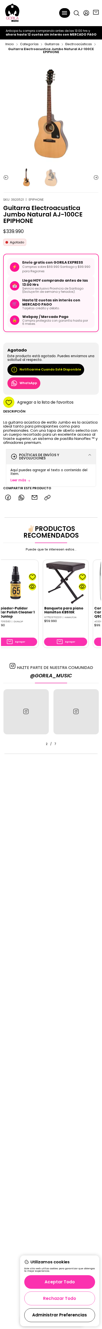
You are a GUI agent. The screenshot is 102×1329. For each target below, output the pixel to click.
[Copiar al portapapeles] (47, 498)
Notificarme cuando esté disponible (50, 369)
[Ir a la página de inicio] (12, 12)
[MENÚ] (64, 13)
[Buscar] (76, 13)
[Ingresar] (86, 13)
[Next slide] (95, 177)
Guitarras (52, 44)
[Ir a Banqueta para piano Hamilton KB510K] (56, 582)
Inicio (9, 44)
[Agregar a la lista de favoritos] (23, 577)
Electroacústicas (78, 44)
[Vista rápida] (23, 586)
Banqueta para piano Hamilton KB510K (54, 610)
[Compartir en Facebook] (8, 498)
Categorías (29, 44)
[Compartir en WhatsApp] (21, 498)
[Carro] (95, 12)
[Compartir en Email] (34, 498)
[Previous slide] (7, 177)
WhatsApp (28, 383)
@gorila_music (51, 675)
